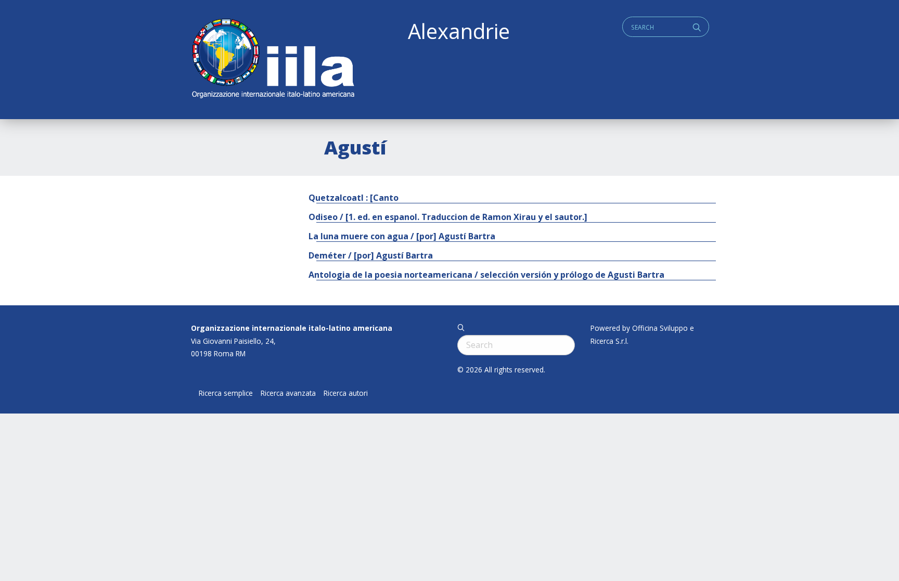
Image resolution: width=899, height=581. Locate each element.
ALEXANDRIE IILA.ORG (272, 59)
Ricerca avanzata (288, 393)
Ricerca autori (346, 393)
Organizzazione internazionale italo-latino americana (291, 328)
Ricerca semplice (226, 393)
